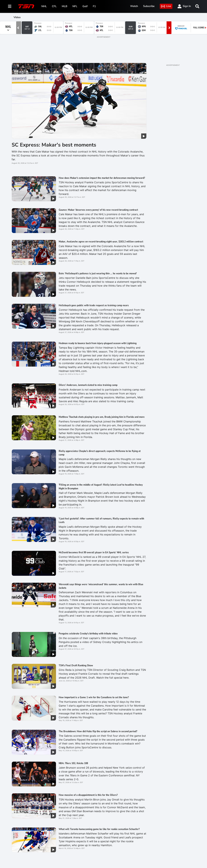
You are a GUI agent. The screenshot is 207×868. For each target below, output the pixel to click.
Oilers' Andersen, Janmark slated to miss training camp (88, 385)
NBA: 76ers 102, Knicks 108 (73, 763)
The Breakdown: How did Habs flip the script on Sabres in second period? (98, 731)
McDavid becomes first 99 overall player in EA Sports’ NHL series (94, 552)
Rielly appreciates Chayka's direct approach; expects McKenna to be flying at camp (100, 452)
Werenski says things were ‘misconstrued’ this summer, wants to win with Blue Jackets (101, 586)
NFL (74, 6)
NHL (44, 6)
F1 (94, 6)
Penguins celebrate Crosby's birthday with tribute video (88, 633)
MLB (64, 6)
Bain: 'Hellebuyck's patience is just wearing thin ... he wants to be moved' (98, 273)
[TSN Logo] (26, 6)
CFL (54, 6)
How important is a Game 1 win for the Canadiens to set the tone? (94, 697)
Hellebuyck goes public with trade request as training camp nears (94, 305)
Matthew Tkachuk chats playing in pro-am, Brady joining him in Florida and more (102, 417)
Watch (134, 6)
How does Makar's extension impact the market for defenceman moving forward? (102, 178)
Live (168, 6)
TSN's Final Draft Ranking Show (76, 665)
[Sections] (9, 6)
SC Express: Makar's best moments (54, 144)
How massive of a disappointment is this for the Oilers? (88, 795)
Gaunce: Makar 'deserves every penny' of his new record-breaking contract (98, 210)
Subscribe (149, 6)
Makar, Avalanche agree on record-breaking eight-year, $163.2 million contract (101, 241)
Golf (85, 6)
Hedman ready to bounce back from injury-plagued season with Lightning (97, 343)
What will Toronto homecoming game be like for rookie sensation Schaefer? (99, 829)
